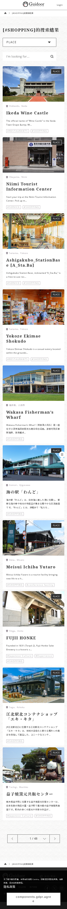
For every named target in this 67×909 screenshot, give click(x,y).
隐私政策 (9, 887)
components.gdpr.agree (33, 899)
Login (60, 4)
